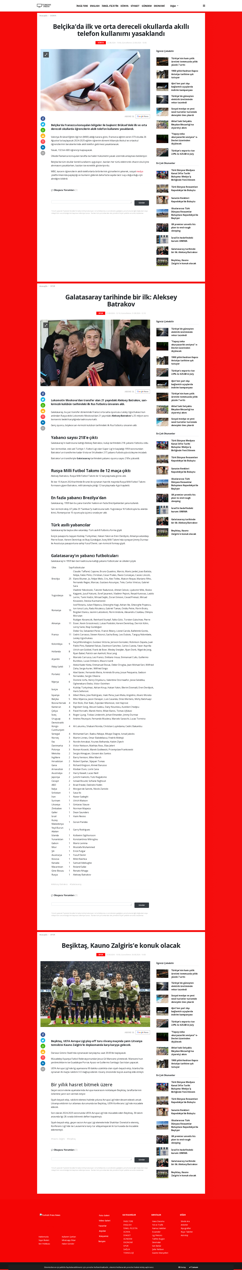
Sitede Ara (185, 1221)
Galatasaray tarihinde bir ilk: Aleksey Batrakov (184, 250)
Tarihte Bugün (158, 1238)
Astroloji (184, 1235)
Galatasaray (84, 458)
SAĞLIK (126, 1249)
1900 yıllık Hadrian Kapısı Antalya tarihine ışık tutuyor (184, 74)
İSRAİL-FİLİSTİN (110, 5)
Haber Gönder (68, 1243)
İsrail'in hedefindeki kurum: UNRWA (182, 239)
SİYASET (135, 5)
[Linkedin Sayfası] (59, 1226)
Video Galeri (104, 1220)
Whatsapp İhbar (69, 1240)
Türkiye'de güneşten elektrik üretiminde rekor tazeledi (182, 99)
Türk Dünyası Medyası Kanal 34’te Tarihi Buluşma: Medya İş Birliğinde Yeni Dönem (183, 175)
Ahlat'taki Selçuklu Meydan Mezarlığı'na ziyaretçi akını (182, 124)
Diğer (173, 5)
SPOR (52, 286)
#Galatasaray (76, 884)
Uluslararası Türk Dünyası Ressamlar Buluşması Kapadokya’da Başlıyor (184, 213)
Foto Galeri (104, 1215)
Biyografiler (186, 1228)
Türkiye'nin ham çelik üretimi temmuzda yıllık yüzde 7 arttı (184, 61)
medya (139, 171)
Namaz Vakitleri (159, 1228)
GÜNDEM (147, 5)
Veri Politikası (44, 1243)
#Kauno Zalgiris (58, 1138)
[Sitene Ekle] (74, 1226)
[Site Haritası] (69, 1226)
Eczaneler (156, 1231)
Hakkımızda (44, 1236)
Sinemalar (156, 1242)
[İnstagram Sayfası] (49, 1226)
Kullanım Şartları (69, 1236)
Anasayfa (43, 15)
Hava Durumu (158, 1221)
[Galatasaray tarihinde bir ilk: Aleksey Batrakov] (95, 352)
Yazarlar (102, 1225)
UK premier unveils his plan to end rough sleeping (183, 227)
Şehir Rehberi (158, 1249)
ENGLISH (95, 5)
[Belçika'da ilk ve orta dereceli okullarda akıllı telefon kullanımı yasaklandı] (95, 79)
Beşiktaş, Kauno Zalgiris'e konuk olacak (183, 262)
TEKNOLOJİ (128, 1252)
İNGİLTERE (82, 5)
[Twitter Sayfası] (44, 1226)
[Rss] (64, 1226)
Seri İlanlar (156, 1245)
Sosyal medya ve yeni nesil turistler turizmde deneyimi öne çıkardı (184, 112)
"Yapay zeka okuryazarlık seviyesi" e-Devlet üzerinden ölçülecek (184, 138)
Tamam (194, 1267)
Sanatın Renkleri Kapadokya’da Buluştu (183, 199)
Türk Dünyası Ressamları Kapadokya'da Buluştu (184, 188)
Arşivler (102, 1231)
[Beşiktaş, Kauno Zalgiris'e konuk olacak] (95, 993)
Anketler (184, 1224)
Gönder (142, 203)
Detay (183, 1267)
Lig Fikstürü (157, 1235)
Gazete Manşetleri (160, 1252)
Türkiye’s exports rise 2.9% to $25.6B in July (183, 152)
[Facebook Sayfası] (39, 1226)
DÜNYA (124, 5)
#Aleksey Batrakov (59, 884)
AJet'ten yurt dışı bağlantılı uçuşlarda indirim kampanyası (182, 87)
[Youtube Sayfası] (54, 1226)
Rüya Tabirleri (187, 1231)
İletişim (101, 1241)
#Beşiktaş (71, 1138)
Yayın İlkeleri (44, 1240)
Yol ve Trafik (157, 1224)
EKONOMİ (159, 5)
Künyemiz (103, 1236)
